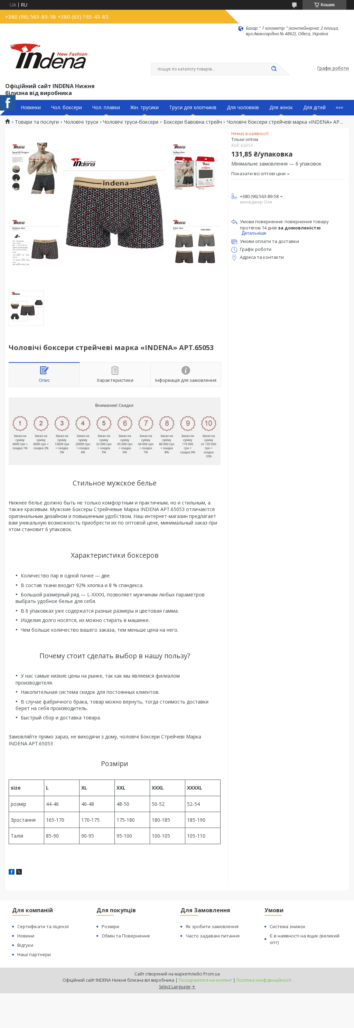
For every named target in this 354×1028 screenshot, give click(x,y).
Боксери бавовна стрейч (193, 122)
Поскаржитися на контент (205, 980)
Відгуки (25, 945)
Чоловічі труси (81, 122)
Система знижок (288, 926)
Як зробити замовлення (212, 926)
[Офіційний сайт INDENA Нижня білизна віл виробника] (49, 59)
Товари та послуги (37, 122)
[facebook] (12, 872)
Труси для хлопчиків (192, 107)
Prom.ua (211, 974)
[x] (19, 872)
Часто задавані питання (213, 936)
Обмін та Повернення (126, 936)
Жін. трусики (144, 107)
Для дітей (314, 107)
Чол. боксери (66, 107)
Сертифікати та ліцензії (43, 926)
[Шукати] (274, 69)
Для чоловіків (243, 107)
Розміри (110, 926)
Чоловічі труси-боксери (130, 122)
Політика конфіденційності (263, 980)
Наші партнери (34, 954)
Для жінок (281, 107)
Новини (25, 936)
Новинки (31, 107)
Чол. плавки (106, 107)
